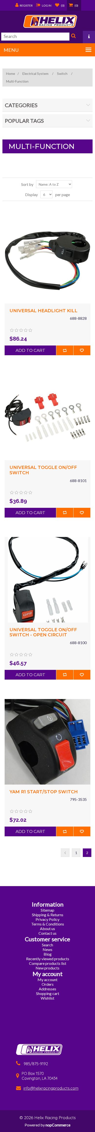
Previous (65, 852)
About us (47, 928)
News (47, 949)
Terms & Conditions (47, 924)
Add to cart (30, 350)
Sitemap (47, 910)
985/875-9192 (36, 1063)
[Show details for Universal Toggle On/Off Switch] (47, 417)
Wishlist (47, 998)
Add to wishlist (81, 350)
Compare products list (47, 963)
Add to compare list (64, 350)
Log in (46, 5)
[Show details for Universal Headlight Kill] (47, 260)
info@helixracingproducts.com (50, 1088)
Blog (48, 954)
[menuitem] (47, 910)
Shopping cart (47, 993)
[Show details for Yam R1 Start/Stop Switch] (47, 742)
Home (10, 73)
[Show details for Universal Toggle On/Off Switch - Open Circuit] (47, 579)
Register (26, 5)
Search (72, 37)
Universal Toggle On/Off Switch (43, 470)
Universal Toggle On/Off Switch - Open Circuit (43, 632)
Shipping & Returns (47, 914)
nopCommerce (58, 1125)
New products (47, 968)
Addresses (47, 988)
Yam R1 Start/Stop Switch (44, 792)
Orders (48, 984)
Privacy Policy (47, 919)
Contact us (47, 933)
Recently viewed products (47, 958)
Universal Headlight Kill (43, 310)
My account (47, 979)
